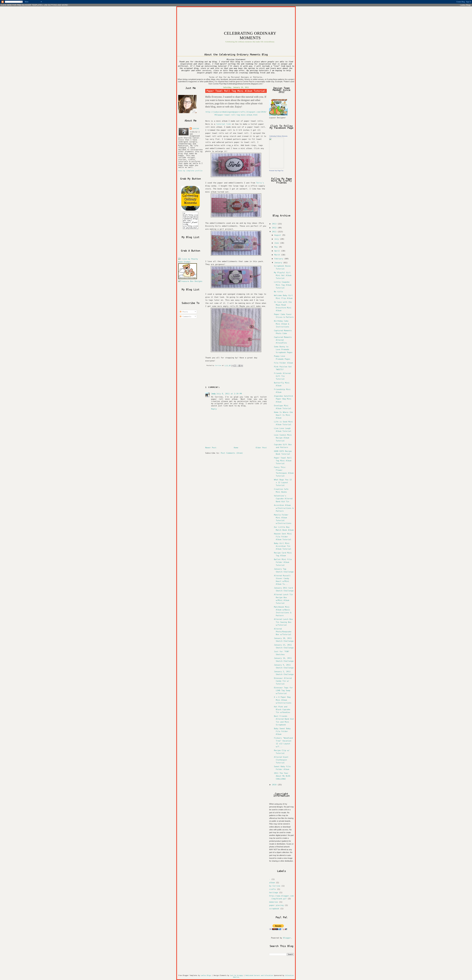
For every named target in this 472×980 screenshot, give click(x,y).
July (277, 239)
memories (273, 902)
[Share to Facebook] (239, 365)
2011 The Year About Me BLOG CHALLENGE (282, 776)
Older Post (261, 448)
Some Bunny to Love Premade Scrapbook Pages (283, 349)
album (272, 882)
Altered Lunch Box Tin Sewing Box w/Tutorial (283, 622)
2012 (275, 228)
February (279, 259)
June (277, 243)
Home (236, 448)
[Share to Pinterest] (242, 365)
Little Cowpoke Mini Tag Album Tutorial (282, 285)
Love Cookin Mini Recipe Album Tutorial (283, 438)
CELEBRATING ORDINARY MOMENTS (250, 35)
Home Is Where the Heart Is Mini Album (283, 415)
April (277, 251)
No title (278, 292)
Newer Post (210, 448)
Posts (184, 312)
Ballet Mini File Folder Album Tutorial (283, 562)
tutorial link (223, 124)
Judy (213, 394)
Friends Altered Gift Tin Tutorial (282, 376)
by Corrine (274, 886)
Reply (214, 409)
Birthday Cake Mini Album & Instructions (281, 324)
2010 (275, 785)
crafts (272, 889)
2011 (275, 232)
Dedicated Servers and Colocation (259, 975)
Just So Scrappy (236, 975)
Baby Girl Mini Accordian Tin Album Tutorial (282, 546)
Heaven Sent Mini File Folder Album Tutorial (283, 536)
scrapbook (274, 909)
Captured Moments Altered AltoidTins (283, 340)
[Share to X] (237, 365)
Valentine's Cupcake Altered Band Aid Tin (283, 499)
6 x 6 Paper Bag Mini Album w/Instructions (282, 700)
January (278, 263)
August (278, 235)
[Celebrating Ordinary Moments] (276, 168)
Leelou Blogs (465, 5)
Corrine (195, 128)
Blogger (287, 938)
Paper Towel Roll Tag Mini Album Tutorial (283, 461)
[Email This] (232, 365)
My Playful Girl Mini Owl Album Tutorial (282, 275)
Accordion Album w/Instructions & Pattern (284, 508)
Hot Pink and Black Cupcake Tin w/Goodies (282, 709)
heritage (273, 892)
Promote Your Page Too (276, 170)
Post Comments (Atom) (232, 453)
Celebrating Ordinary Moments (278, 136)
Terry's (260, 183)
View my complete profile (190, 171)
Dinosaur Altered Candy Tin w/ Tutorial (283, 681)
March (277, 255)
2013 (275, 224)
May (276, 247)
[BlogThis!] (235, 365)
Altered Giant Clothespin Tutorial (281, 760)
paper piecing (276, 905)
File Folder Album (283, 363)
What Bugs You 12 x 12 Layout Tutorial (283, 482)
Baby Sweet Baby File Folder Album (282, 731)
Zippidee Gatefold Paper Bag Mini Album (283, 399)
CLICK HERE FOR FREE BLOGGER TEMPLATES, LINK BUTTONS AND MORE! (34, 5)
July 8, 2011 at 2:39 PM (229, 394)
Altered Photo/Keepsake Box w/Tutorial (282, 632)
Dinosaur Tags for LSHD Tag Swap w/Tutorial (283, 690)
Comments (186, 316)
